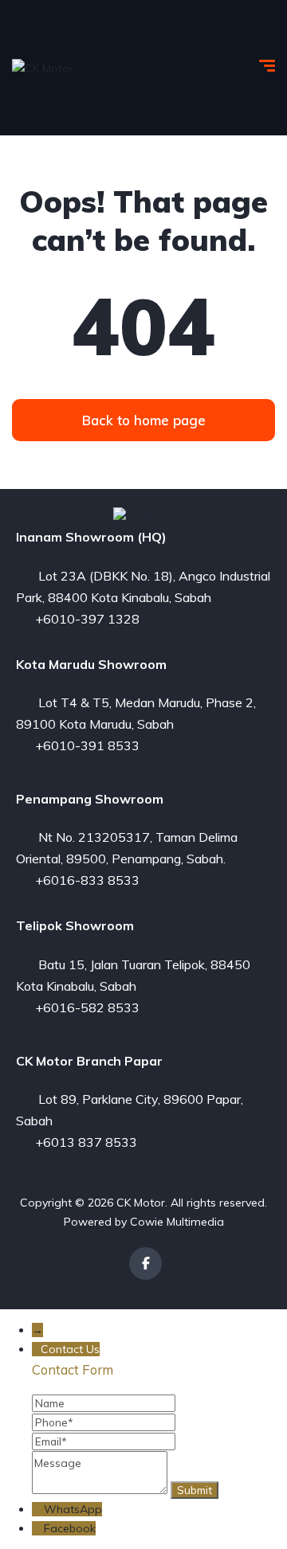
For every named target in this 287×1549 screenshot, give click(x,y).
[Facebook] (145, 1263)
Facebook (70, 1528)
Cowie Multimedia (177, 1222)
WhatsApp (73, 1509)
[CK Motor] (42, 67)
